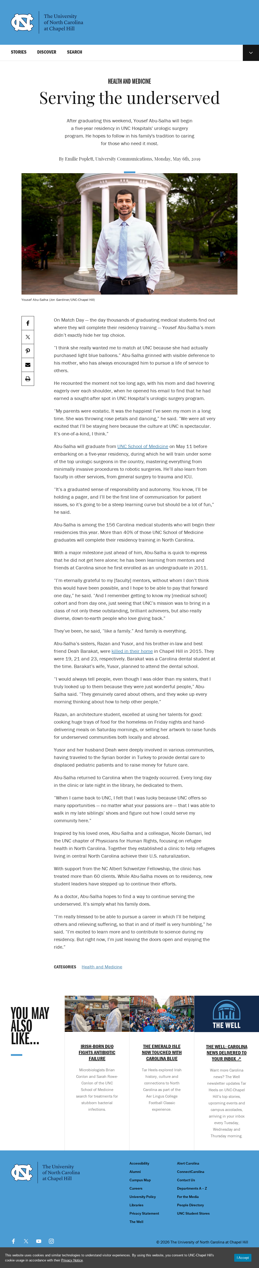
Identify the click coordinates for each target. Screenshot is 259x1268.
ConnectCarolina (190, 1171)
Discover (46, 52)
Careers (136, 1188)
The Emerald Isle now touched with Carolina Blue (162, 1052)
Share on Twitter (28, 337)
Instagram (51, 1241)
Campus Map (140, 1180)
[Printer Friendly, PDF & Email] (28, 379)
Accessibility (139, 1163)
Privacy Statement (144, 1213)
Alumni (135, 1171)
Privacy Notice (72, 1260)
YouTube (38, 1241)
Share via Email (28, 365)
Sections (251, 53)
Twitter (26, 1241)
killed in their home (132, 651)
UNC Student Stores (193, 1213)
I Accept (243, 1258)
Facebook (13, 1241)
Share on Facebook (28, 323)
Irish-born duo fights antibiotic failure (97, 1052)
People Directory (190, 1205)
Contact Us (186, 1180)
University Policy (143, 1196)
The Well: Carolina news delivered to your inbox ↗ (226, 1052)
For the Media (188, 1196)
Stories (19, 52)
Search (74, 52)
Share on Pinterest (28, 351)
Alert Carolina (188, 1163)
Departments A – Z (192, 1188)
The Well (136, 1221)
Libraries (136, 1205)
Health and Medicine (102, 967)
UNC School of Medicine (142, 446)
